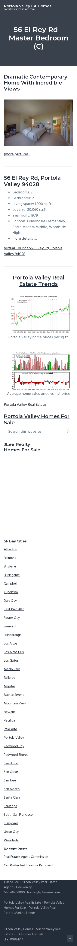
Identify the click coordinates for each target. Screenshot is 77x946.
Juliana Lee (11, 882)
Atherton (10, 549)
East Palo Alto (14, 609)
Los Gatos (11, 661)
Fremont (10, 626)
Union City (11, 832)
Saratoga (10, 806)
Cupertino (11, 592)
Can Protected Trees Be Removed (28, 865)
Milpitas (9, 686)
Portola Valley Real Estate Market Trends (30, 910)
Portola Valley (14, 738)
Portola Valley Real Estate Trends (38, 280)
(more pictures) (17, 154)
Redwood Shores (16, 755)
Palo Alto (10, 729)
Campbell (10, 584)
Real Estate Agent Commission (26, 857)
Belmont (10, 558)
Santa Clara (12, 797)
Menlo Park (12, 669)
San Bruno (11, 763)
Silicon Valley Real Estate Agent (30, 884)
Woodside (11, 840)
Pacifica (9, 720)
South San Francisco (18, 815)
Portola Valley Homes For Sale (37, 419)
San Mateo (12, 789)
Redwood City (14, 746)
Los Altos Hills (14, 652)
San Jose (10, 780)
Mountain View (15, 703)
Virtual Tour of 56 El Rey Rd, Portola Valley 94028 (33, 251)
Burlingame (12, 575)
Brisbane (10, 566)
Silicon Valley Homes (18, 929)
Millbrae (9, 678)
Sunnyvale (11, 823)
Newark (9, 712)
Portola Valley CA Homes (28, 6)
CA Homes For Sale (29, 934)
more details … (24, 239)
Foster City (12, 618)
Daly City (10, 601)
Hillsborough (13, 635)
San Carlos (11, 772)
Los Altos (10, 643)
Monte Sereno (14, 695)
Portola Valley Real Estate (25, 405)
